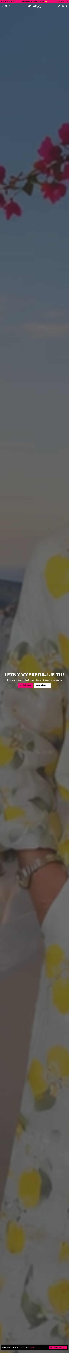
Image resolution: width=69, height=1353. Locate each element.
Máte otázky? (59, 2)
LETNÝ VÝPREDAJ (26, 685)
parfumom (46, 2)
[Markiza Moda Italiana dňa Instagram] (3, 2)
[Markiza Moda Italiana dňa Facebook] (1, 2)
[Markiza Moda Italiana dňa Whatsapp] (7, 2)
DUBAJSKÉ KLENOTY (43, 685)
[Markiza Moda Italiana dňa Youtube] (5, 2)
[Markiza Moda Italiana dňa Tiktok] (11, 2)
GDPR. (32, 1347)
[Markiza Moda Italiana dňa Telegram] (9, 2)
